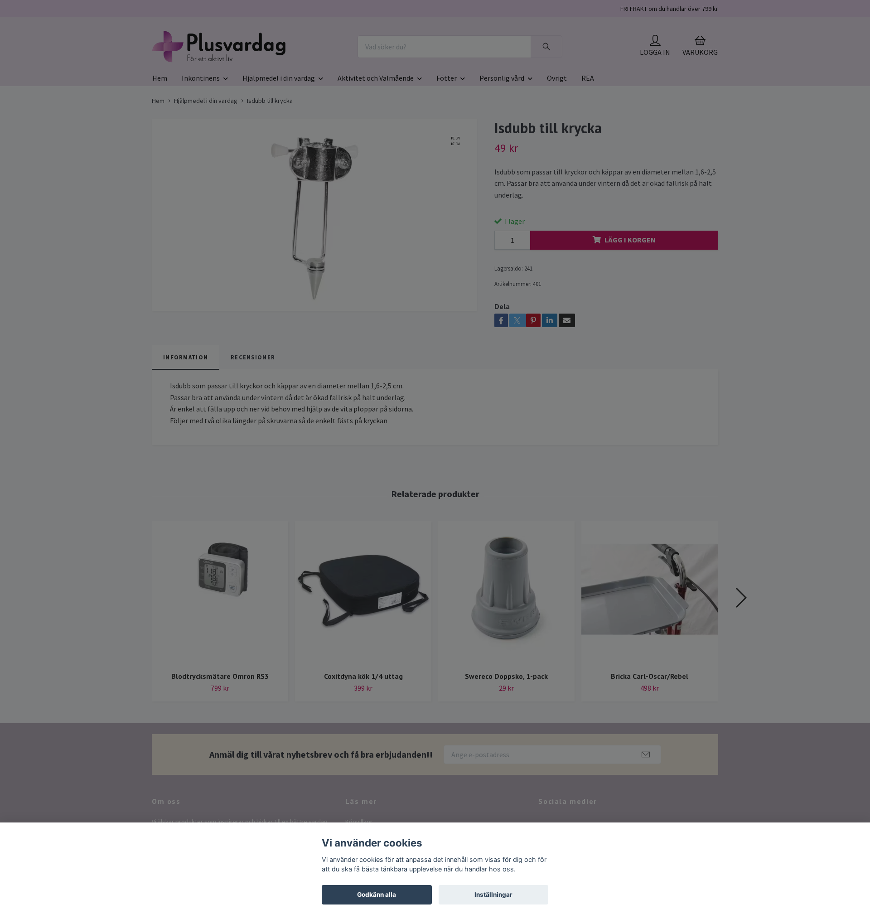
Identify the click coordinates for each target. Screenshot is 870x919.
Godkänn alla (376, 894)
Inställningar (493, 894)
